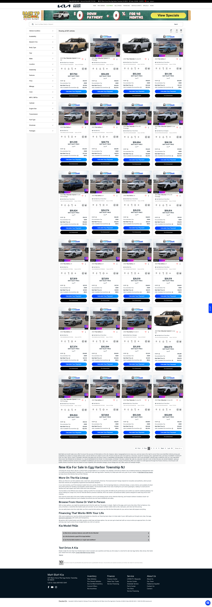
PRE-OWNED (101, 5)
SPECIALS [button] (145, 5)
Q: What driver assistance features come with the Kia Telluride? (81, 533)
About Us (150, 579)
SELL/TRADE (118, 5)
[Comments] (83, 69)
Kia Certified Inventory (95, 584)
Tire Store (130, 589)
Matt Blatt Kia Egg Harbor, (145, 472)
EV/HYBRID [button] (109, 5)
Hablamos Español (153, 584)
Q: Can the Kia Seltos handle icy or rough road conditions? (79, 540)
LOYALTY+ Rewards (134, 579)
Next (163, 448)
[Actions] (85, 59)
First (138, 448)
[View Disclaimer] (75, 68)
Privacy (90, 601)
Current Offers (92, 586)
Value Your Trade (113, 581)
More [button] (152, 5)
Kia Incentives (92, 589)
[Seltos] (106, 15)
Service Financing (113, 584)
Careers (149, 589)
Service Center (132, 581)
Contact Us (150, 586)
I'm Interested (73, 96)
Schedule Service (133, 584)
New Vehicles (91, 579)
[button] (87, 45)
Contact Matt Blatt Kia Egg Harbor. (85, 552)
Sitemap (86, 601)
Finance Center (112, 579)
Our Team (150, 581)
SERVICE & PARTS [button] (136, 5)
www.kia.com (149, 601)
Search (176, 24)
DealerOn (80, 601)
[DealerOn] (63, 601)
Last (169, 448)
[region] (73, 84)
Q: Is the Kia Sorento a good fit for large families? (76, 536)
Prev (145, 448)
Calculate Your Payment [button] (73, 91)
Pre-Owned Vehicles (94, 581)
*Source (61, 555)
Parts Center (131, 586)
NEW (94, 5)
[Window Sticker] (86, 69)
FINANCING (126, 5)
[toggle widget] (207, 602)
